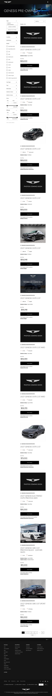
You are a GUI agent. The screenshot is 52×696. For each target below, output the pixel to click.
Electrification (28, 650)
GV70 (5, 660)
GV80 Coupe (6, 667)
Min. (8, 100)
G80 (5, 650)
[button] (40, 21)
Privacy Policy (22, 681)
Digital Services (40, 650)
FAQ (9, 681)
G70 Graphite (6, 648)
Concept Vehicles (29, 648)
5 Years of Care (39, 646)
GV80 (5, 663)
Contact (16, 648)
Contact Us (13, 681)
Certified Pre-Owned (19, 652)
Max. (14, 100)
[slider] (7, 105)
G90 (5, 653)
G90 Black (6, 655)
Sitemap (5, 681)
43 (42, 632)
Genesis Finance (18, 650)
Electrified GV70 (7, 662)
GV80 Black (6, 665)
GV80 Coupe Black (7, 668)
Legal (18, 681)
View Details (29, 65)
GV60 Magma (6, 658)
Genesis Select (17, 653)
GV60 (5, 657)
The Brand (28, 646)
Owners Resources (40, 648)
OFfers (5, 672)
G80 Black (6, 652)
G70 (4, 646)
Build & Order (17, 646)
